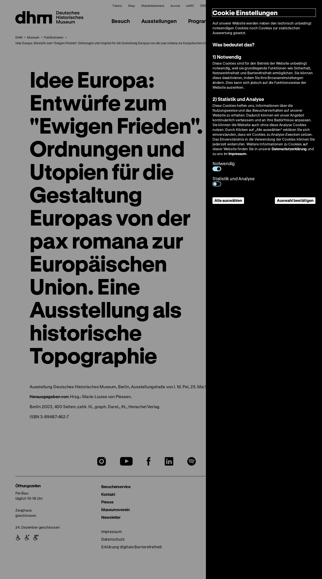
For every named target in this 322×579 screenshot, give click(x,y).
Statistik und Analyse (233, 178)
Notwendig (223, 163)
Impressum (237, 154)
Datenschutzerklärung (289, 149)
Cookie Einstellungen (245, 12)
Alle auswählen (228, 200)
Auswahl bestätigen (295, 200)
